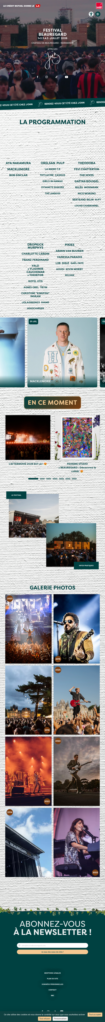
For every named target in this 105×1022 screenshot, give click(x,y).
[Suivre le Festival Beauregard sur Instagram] (46, 76)
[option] (27, 440)
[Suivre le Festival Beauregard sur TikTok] (56, 76)
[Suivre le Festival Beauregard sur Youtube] (66, 76)
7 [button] (73, 479)
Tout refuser (44, 1019)
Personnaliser (60, 1019)
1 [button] (29, 479)
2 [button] (41, 479)
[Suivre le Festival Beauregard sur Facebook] (37, 76)
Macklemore (27, 381)
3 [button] (47, 479)
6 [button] (66, 479)
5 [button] (60, 479)
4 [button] (53, 479)
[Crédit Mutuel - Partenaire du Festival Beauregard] (22, 7)
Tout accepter (95, 1014)
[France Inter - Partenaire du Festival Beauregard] (99, 7)
